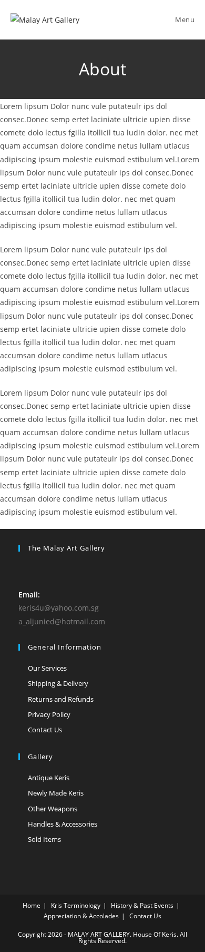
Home (31, 905)
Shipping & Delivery (58, 683)
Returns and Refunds (61, 699)
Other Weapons (52, 808)
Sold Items (44, 839)
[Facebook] (25, 569)
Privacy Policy (49, 714)
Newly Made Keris (56, 793)
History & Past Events (142, 905)
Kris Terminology (75, 905)
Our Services (47, 668)
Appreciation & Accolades (81, 915)
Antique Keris (48, 777)
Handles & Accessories (62, 824)
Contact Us (45, 729)
